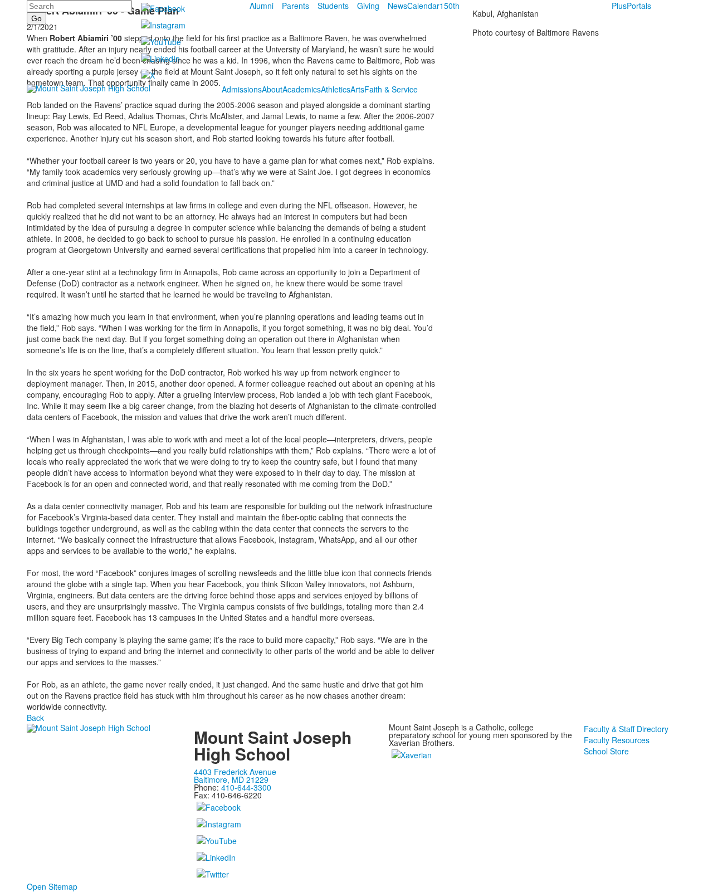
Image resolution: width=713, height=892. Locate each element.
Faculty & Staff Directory (626, 728)
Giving (368, 5)
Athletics (335, 89)
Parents (295, 5)
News (397, 5)
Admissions (242, 89)
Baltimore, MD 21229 (231, 779)
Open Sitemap (52, 886)
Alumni (262, 5)
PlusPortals (631, 5)
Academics (301, 89)
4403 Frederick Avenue (235, 771)
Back (35, 717)
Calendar (423, 5)
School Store (606, 751)
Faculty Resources (616, 739)
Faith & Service (391, 89)
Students (333, 5)
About (272, 89)
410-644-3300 (246, 787)
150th (449, 5)
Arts (357, 89)
